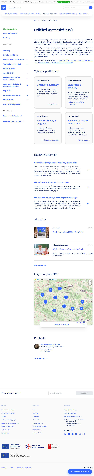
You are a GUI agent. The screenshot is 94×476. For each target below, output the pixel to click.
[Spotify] (69, 434)
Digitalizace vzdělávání (37, 2)
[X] (80, 434)
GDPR (11, 468)
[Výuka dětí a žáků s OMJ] (27, 64)
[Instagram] (84, 434)
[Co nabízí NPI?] (27, 73)
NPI (10, 2)
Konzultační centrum (77, 2)
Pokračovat (84, 393)
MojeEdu (15, 2)
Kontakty (6, 38)
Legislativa (7, 91)
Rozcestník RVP (24, 2)
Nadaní (3, 416)
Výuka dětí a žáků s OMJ (12, 64)
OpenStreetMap (53, 279)
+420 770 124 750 (45, 351)
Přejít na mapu (83, 140)
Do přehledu (52, 104)
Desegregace (5, 430)
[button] (81, 308)
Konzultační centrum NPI (12, 121)
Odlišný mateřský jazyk (50, 14)
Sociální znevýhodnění (27, 14)
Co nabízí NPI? (8, 73)
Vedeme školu (37, 430)
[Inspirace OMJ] (27, 100)
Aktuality (6, 51)
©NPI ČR (86, 468)
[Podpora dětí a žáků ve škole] (27, 59)
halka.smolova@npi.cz (46, 350)
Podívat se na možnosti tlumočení (76, 103)
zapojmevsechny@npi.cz (73, 416)
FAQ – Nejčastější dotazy (12, 104)
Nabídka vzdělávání (10, 55)
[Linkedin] (76, 434)
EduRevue (36, 416)
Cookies (3, 468)
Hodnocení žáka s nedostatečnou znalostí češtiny (56, 63)
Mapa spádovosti (6, 426)
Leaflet (37, 279)
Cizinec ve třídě (63, 60)
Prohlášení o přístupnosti (24, 468)
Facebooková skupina (11, 116)
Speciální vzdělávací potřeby (68, 14)
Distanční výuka (9, 68)
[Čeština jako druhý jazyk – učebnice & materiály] (27, 85)
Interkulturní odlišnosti (11, 95)
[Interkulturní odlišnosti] (27, 95)
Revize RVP (36, 420)
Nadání (38, 14)
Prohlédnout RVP (51, 2)
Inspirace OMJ (8, 100)
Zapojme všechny (63, 2)
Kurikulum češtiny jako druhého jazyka (11, 78)
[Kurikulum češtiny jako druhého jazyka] (27, 78)
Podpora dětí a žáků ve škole (13, 60)
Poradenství (5, 433)
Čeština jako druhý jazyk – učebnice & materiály (12, 85)
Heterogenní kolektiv (11, 14)
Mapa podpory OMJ (10, 33)
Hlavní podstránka (10, 29)
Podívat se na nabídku (49, 140)
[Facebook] (65, 434)
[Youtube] (73, 434)
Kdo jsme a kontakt (70, 413)
